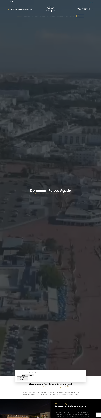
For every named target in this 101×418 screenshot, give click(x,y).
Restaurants (35, 16)
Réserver (80, 16)
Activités (52, 16)
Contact (72, 16)
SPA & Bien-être (44, 16)
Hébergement (26, 16)
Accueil (19, 16)
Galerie (66, 16)
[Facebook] (8, 1)
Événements (59, 16)
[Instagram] (10, 1)
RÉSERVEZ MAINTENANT (22, 378)
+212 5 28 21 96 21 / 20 (84, 9)
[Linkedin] (13, 1)
